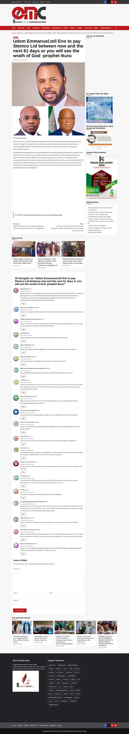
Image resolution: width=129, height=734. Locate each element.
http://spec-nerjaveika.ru (28, 410)
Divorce (77, 668)
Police (71, 693)
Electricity (52, 675)
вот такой (23, 333)
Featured (51, 679)
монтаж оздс (24, 289)
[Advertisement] (48, 191)
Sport (56, 701)
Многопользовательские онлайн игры (33, 368)
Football (65, 679)
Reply (23, 303)
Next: (67, 227)
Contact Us (27, 2)
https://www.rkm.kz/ (27, 462)
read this (23, 380)
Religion (79, 28)
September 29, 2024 (19, 60)
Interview (73, 683)
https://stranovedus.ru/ (28, 307)
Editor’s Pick (34, 725)
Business (21, 28)
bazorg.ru (23, 448)
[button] (116, 28)
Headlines (51, 683)
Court (65, 668)
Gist (79, 679)
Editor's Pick (60, 672)
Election (76, 672)
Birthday (51, 668)
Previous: (28, 226)
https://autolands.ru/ (27, 396)
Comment (17, 569)
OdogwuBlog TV (105, 28)
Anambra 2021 (61, 665)
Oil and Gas (57, 693)
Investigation (52, 686)
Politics (72, 28)
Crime (28, 28)
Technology (46, 28)
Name (15, 593)
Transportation (53, 704)
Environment (71, 675)
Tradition (73, 701)
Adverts (19, 725)
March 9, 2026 (67, 265)
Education (36, 28)
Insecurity (66, 683)
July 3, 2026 (17, 265)
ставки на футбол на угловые (30, 319)
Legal (71, 686)
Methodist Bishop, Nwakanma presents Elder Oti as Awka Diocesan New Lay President (73, 261)
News (15, 632)
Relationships (68, 697)
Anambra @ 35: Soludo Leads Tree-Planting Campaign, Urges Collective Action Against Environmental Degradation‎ (64, 640)
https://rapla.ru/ (25, 518)
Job (60, 686)
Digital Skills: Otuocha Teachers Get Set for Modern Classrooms (41, 638)
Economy (51, 672)
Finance (58, 679)
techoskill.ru (24, 436)
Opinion (42, 2)
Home (14, 28)
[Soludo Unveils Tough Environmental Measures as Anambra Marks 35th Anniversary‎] (86, 627)
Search (48, 2)
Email (51, 593)
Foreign (73, 679)
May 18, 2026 (42, 267)
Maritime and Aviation (62, 690)
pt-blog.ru (23, 476)
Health (65, 28)
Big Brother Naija (72, 665)
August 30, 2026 (18, 644)
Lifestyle (51, 690)
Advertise (35, 2)
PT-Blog (22, 490)
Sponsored (88, 28)
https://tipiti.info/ (26, 345)
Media (96, 28)
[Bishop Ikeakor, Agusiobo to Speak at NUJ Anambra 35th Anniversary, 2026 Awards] (23, 249)
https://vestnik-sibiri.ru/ (28, 422)
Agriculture (52, 665)
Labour (65, 686)
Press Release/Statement (55, 697)
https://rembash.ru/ (26, 356)
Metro (78, 690)
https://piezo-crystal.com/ (28, 529)
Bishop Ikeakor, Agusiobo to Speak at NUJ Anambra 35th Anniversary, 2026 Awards (23, 261)
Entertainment (56, 28)
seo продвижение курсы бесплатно (32, 501)
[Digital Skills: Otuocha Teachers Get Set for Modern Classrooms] (43, 627)
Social (50, 701)
